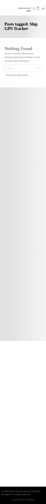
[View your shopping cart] (38, 8)
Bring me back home (17, 75)
